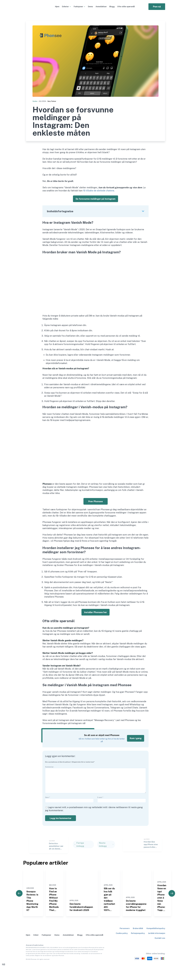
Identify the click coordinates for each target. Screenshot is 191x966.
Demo (90, 7)
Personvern (125, 928)
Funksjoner (78, 7)
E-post (100, 797)
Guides (34, 101)
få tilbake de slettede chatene (98, 190)
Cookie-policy (122, 933)
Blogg (112, 7)
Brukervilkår (138, 928)
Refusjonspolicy (138, 933)
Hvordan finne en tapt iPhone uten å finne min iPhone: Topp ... (161, 897)
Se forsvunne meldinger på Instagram (95, 199)
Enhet (35, 935)
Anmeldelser (101, 7)
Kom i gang (135, 738)
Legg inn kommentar (60, 818)
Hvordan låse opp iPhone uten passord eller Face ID (151, 845)
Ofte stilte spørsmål (126, 7)
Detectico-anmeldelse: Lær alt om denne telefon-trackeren (57, 846)
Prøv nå (157, 6)
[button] (95, 964)
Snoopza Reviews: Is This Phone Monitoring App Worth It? (32, 900)
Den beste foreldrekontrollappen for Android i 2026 (81, 907)
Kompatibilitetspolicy (156, 928)
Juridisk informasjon (156, 933)
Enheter (65, 7)
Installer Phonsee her (95, 612)
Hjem (57, 7)
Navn (47, 797)
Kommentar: (49, 767)
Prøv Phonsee (95, 501)
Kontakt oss (160, 938)
